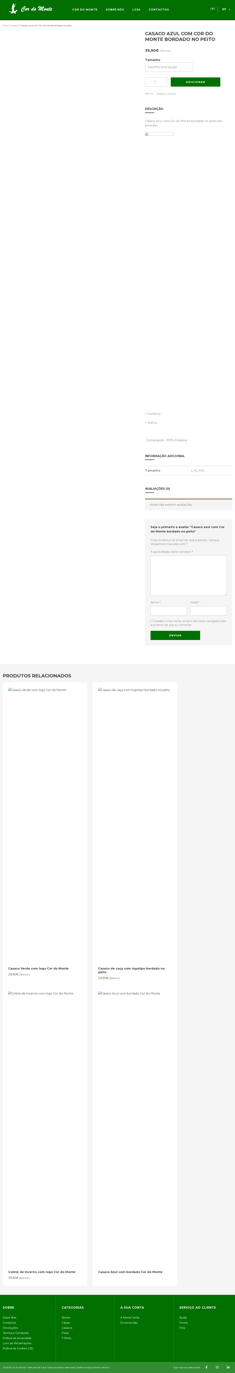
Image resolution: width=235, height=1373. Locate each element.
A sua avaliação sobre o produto (172, 551)
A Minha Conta (129, 1317)
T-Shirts (66, 1338)
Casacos (14, 25)
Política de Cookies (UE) (18, 1348)
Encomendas (129, 1322)
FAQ (182, 1328)
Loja (136, 9)
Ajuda (183, 1317)
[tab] (188, 109)
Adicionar (195, 82)
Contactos (159, 9)
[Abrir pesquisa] (191, 9)
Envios (183, 1322)
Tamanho (152, 60)
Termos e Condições (16, 1333)
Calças (66, 1322)
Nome (155, 602)
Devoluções (10, 1328)
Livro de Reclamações (17, 1343)
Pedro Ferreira (102, 1367)
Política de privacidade (17, 1338)
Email (194, 602)
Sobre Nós (115, 9)
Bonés (66, 1317)
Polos (65, 1333)
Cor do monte (84, 9)
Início (5, 25)
